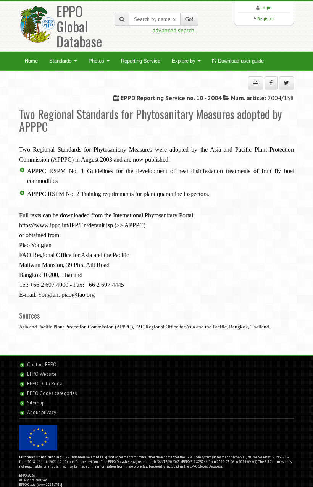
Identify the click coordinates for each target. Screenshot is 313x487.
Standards (61, 61)
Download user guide (240, 61)
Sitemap (36, 403)
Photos (97, 61)
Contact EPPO (41, 364)
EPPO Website (41, 374)
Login (266, 7)
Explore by (184, 61)
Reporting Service (140, 61)
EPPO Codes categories (52, 393)
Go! (189, 19)
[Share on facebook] (271, 82)
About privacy (41, 412)
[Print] (255, 82)
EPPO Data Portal (45, 383)
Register (265, 18)
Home (31, 61)
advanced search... (175, 30)
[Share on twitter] (286, 82)
